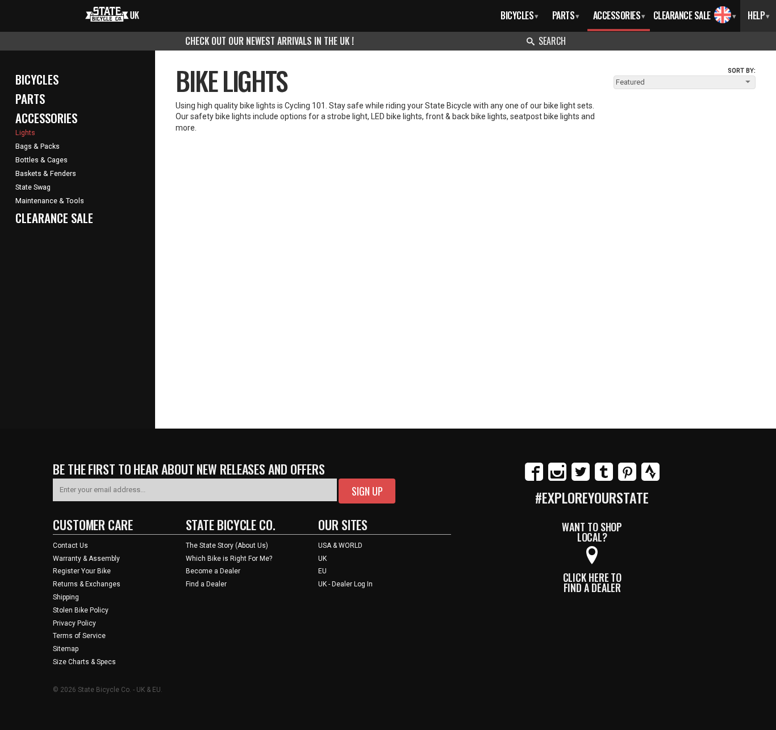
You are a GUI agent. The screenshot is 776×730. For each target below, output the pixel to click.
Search (552, 41)
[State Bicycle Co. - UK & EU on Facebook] (534, 479)
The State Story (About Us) (227, 545)
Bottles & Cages (41, 160)
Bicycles (519, 15)
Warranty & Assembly (86, 559)
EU (322, 571)
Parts (565, 15)
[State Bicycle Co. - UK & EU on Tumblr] (604, 479)
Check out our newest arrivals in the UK (268, 41)
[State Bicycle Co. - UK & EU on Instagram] (557, 479)
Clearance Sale (682, 15)
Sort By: (742, 71)
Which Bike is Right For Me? (229, 559)
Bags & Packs (37, 146)
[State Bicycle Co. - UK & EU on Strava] (650, 479)
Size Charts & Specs (84, 662)
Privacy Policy (74, 623)
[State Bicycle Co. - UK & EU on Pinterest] (627, 479)
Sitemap (65, 649)
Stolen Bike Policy (81, 610)
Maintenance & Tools (49, 200)
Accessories (619, 15)
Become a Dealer (213, 571)
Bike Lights (231, 80)
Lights (25, 132)
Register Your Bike (82, 571)
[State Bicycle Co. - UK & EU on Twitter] (580, 479)
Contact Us (70, 545)
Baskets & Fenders (45, 173)
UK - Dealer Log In (345, 584)
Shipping (66, 597)
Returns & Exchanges (86, 584)
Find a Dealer (206, 584)
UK (322, 559)
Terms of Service (79, 636)
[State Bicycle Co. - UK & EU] (112, 13)
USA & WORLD (340, 545)
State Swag (33, 187)
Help (759, 15)
